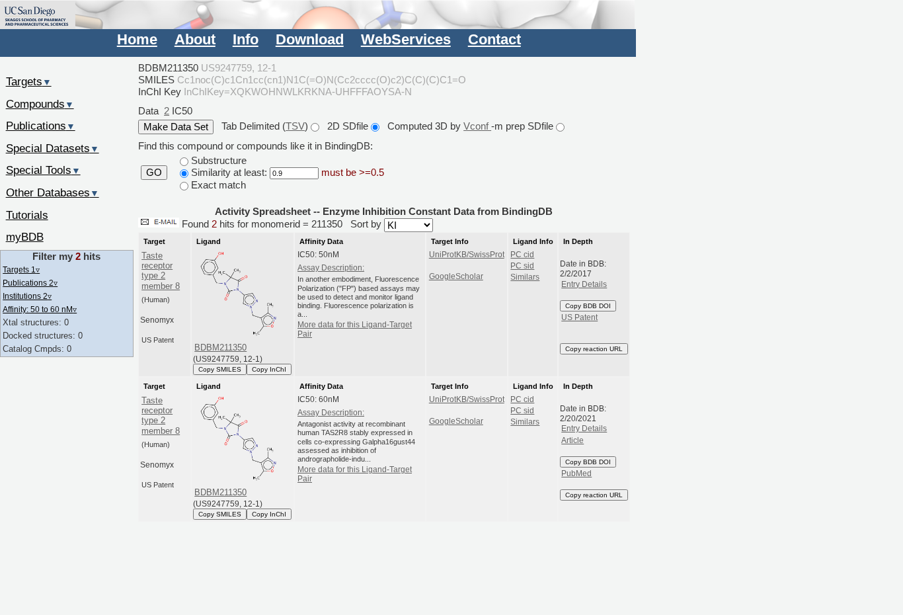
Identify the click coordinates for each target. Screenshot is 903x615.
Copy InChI (269, 369)
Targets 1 (21, 269)
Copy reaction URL (594, 348)
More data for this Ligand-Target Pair (354, 329)
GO (154, 172)
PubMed (576, 473)
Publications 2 (30, 282)
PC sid (522, 266)
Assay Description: (330, 268)
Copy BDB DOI (588, 305)
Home (137, 39)
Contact (494, 39)
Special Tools (43, 170)
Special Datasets (52, 148)
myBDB (25, 236)
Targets (29, 81)
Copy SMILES (219, 369)
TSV (295, 126)
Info (245, 39)
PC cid (522, 255)
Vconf (477, 126)
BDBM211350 (220, 347)
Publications (40, 125)
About (195, 39)
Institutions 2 (27, 296)
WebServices (406, 39)
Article (572, 440)
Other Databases (52, 192)
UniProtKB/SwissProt (466, 255)
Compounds (40, 103)
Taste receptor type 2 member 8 (160, 271)
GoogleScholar (456, 276)
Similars (524, 277)
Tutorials (27, 215)
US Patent (579, 317)
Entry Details (584, 284)
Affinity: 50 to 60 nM (40, 309)
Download (310, 39)
